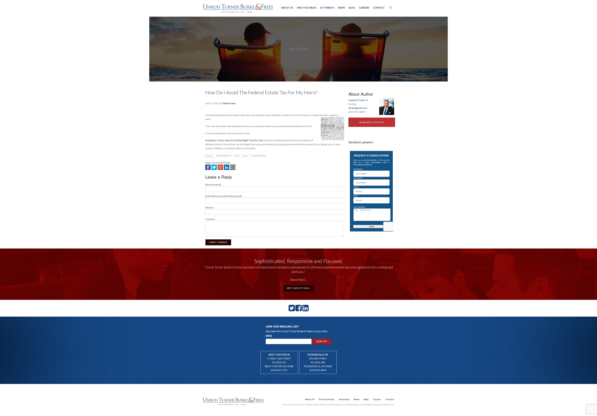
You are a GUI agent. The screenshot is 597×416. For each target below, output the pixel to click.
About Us (287, 7)
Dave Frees (229, 103)
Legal (355, 405)
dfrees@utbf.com (357, 107)
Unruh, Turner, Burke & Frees (238, 8)
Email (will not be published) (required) (223, 196)
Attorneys (327, 7)
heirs (237, 156)
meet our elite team (298, 288)
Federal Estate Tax (223, 156)
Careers (364, 7)
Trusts (209, 156)
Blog (352, 7)
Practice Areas (306, 7)
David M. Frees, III (358, 100)
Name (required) (213, 184)
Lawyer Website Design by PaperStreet (376, 405)
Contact (379, 7)
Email (269, 336)
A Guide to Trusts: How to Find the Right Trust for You (234, 140)
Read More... (298, 279)
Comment (210, 219)
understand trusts (258, 156)
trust (245, 156)
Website (209, 207)
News (341, 7)
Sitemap (348, 405)
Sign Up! (321, 341)
